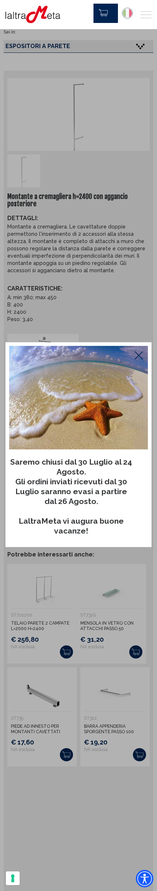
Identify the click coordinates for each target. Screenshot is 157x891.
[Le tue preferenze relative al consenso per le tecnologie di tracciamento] (13, 878)
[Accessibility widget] (144, 878)
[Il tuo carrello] (105, 13)
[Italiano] (127, 13)
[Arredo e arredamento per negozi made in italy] (32, 14)
